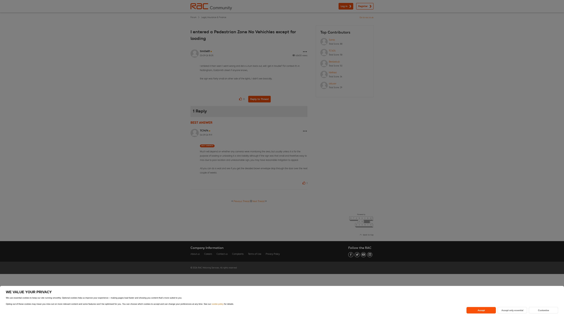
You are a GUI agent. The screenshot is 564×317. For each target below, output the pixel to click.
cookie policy (218, 304)
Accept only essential (512, 310)
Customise (543, 310)
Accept (481, 310)
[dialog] (282, 301)
